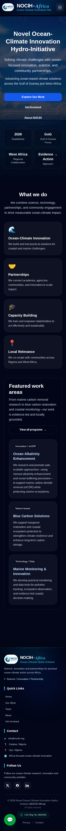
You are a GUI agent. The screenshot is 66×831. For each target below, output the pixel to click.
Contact (39, 822)
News (8, 715)
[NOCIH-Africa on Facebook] (17, 785)
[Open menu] (60, 7)
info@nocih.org (16, 738)
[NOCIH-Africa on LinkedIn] (27, 785)
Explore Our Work (33, 96)
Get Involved (33, 107)
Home (8, 696)
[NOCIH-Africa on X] (7, 785)
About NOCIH (33, 117)
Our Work (10, 703)
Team (8, 709)
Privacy (26, 822)
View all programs (33, 429)
